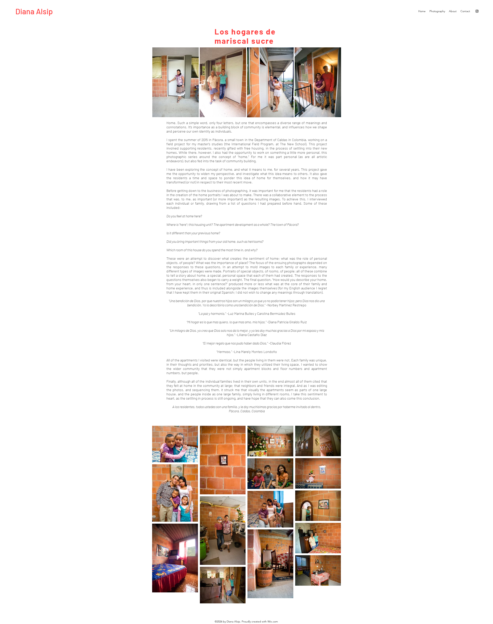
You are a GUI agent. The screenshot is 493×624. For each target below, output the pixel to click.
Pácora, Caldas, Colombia (247, 411)
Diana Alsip (34, 11)
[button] (437, 11)
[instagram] (477, 11)
